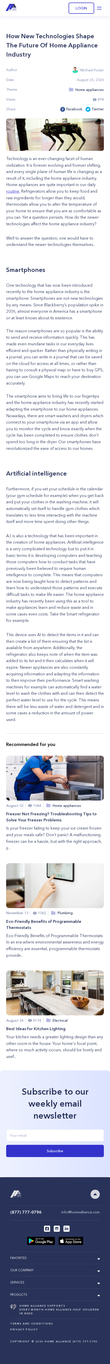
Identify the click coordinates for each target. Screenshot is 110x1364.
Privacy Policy (24, 1329)
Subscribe (55, 1151)
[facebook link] (47, 1229)
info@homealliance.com (80, 1212)
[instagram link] (57, 1229)
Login (81, 8)
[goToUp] (95, 1194)
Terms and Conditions (31, 1323)
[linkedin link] (66, 1229)
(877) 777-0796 (25, 1212)
